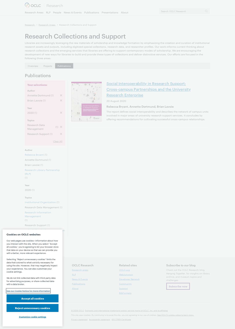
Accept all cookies (32, 298)
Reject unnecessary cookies (32, 308)
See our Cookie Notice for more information (28, 290)
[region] (33, 277)
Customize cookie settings (32, 316)
